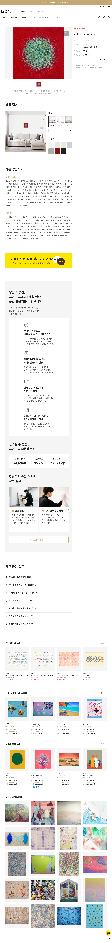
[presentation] (50, 130)
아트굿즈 (40, 11)
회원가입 (108, 6)
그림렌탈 (22, 11)
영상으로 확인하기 (37, 539)
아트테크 (31, 11)
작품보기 (4, 17)
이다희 (85, 40)
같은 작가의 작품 (12, 643)
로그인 (102, 6)
